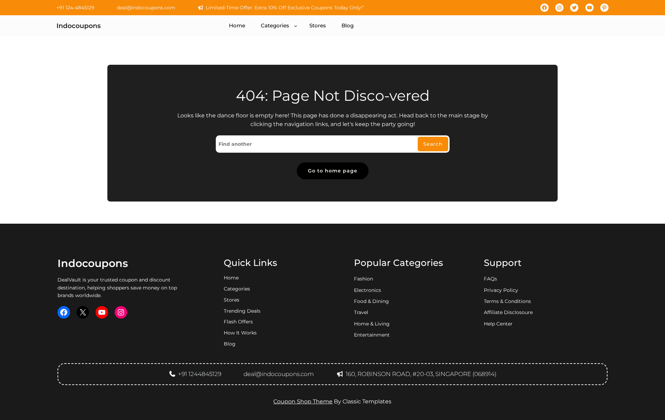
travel (361, 312)
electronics (367, 290)
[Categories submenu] (295, 25)
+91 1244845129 (199, 373)
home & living (372, 324)
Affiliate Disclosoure (508, 312)
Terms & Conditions (507, 301)
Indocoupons (78, 25)
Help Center (498, 324)
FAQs (490, 279)
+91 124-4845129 (75, 8)
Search (433, 144)
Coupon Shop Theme (302, 401)
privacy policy (501, 290)
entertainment (372, 335)
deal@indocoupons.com (146, 8)
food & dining (371, 301)
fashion (363, 279)
